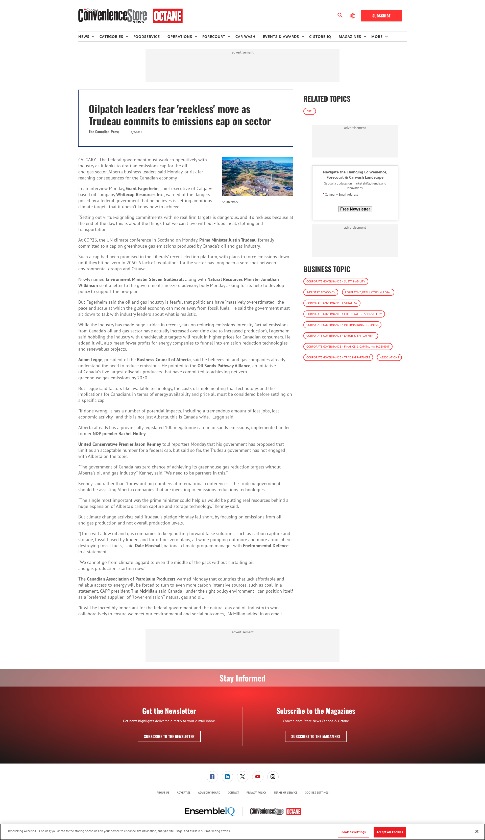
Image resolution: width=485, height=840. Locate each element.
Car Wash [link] (245, 36)
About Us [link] (163, 792)
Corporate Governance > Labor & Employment (340, 335)
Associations (389, 357)
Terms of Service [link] (285, 792)
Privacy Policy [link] (256, 792)
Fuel (309, 111)
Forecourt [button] (213, 36)
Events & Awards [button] (281, 36)
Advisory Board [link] (209, 792)
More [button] (377, 36)
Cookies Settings (317, 792)
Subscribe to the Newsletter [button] (169, 736)
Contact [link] (233, 792)
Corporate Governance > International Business (342, 325)
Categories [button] (111, 36)
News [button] (83, 36)
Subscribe (381, 15)
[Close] (476, 831)
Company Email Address (340, 194)
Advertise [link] (183, 792)
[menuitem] (89, 36)
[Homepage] (130, 15)
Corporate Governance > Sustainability (335, 281)
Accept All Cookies (389, 832)
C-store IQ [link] (320, 36)
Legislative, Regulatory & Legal (368, 292)
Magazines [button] (350, 36)
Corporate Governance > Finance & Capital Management (348, 346)
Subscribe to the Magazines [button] (315, 736)
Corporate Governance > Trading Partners (338, 357)
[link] (212, 776)
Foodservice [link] (146, 36)
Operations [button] (179, 36)
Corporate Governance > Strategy (331, 303)
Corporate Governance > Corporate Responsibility (344, 314)
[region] (242, 832)
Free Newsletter (355, 209)
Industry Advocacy (320, 292)
